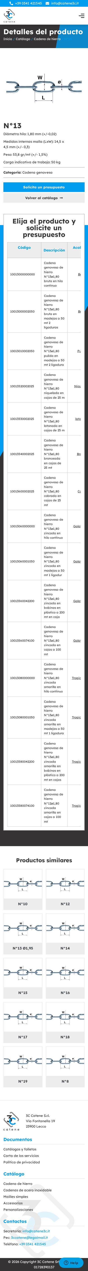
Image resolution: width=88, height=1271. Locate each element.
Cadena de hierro (47, 39)
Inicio (7, 39)
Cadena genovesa (37, 172)
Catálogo (23, 39)
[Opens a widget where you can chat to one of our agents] (71, 1263)
